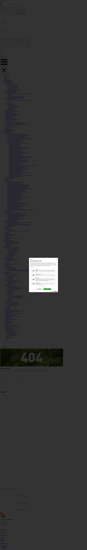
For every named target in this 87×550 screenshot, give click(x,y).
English (31, 259)
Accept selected (43, 286)
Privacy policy (32, 267)
